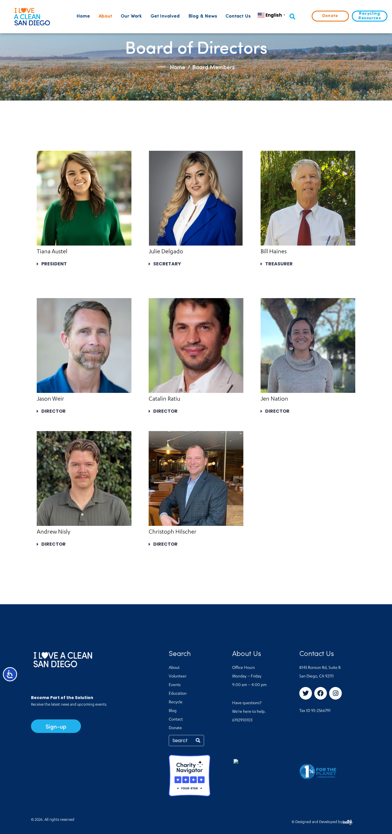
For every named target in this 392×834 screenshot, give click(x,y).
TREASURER (279, 263)
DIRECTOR (53, 411)
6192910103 (242, 720)
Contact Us (238, 16)
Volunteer (178, 676)
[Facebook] (320, 693)
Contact (176, 719)
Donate (175, 728)
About (105, 16)
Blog (172, 711)
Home (83, 16)
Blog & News (203, 16)
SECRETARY (167, 263)
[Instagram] (335, 693)
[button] (292, 16)
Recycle (176, 702)
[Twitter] (305, 693)
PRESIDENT (54, 263)
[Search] (198, 740)
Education (178, 694)
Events (175, 685)
